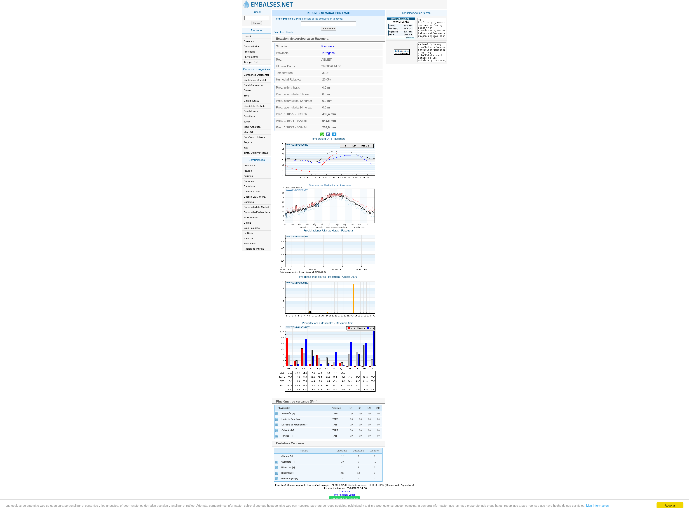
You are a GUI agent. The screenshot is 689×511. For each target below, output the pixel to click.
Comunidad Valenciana (257, 212)
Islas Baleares (252, 227)
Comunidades (251, 46)
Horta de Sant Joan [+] (293, 419)
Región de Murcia (254, 248)
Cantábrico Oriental (255, 80)
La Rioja (248, 233)
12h (369, 408)
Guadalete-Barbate (254, 106)
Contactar (344, 491)
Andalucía (249, 165)
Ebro (246, 95)
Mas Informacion (597, 505)
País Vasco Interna (254, 137)
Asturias (248, 175)
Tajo (246, 147)
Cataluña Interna (253, 85)
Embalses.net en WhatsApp (344, 499)
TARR (335, 413)
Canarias (249, 181)
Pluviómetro (284, 408)
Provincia (336, 408)
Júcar (247, 121)
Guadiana (249, 116)
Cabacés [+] (288, 430)
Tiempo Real (251, 62)
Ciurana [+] (287, 456)
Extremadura (251, 217)
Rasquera (327, 46)
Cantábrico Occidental (256, 74)
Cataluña (249, 201)
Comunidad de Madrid (256, 207)
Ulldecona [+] (288, 467)
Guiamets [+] (287, 462)
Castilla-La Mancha (255, 196)
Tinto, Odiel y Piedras (256, 152)
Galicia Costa (251, 100)
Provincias (249, 51)
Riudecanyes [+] (289, 478)
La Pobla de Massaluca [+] (295, 425)
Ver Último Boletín (284, 32)
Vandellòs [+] (288, 413)
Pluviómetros (251, 56)
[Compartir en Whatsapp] (322, 135)
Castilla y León (252, 191)
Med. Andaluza (252, 126)
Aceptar (670, 505)
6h (359, 408)
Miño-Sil (248, 132)
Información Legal (344, 494)
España (248, 36)
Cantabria (249, 186)
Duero (247, 90)
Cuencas (249, 41)
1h (351, 408)
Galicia (247, 222)
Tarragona (328, 53)
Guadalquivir (251, 111)
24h (378, 408)
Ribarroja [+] (287, 473)
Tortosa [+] (287, 436)
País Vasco (250, 243)
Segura (248, 142)
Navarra (248, 238)
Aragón (248, 170)
